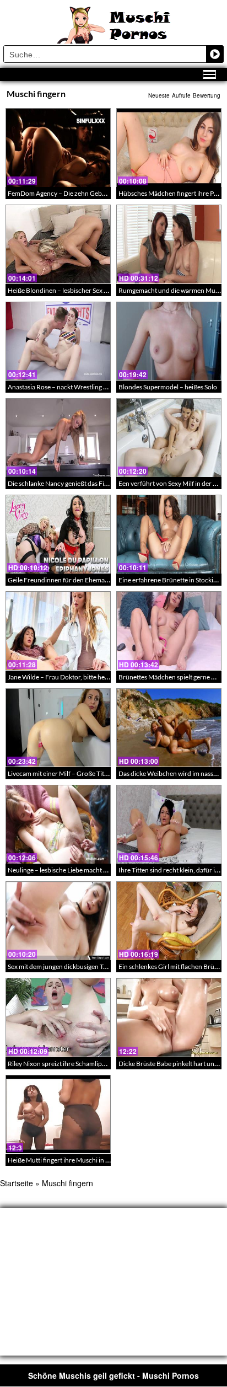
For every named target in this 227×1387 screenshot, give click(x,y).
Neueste (159, 95)
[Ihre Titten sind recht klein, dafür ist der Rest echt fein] (168, 824)
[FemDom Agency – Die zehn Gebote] (58, 147)
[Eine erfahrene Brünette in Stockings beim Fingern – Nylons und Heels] (168, 534)
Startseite (16, 1182)
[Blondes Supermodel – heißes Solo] (168, 341)
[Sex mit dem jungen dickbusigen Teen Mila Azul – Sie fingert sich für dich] (58, 920)
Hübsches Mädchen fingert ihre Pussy (172, 193)
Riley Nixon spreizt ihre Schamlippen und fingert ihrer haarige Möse (104, 1063)
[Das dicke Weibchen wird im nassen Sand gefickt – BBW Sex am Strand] (168, 727)
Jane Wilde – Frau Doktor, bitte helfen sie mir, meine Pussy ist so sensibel (110, 677)
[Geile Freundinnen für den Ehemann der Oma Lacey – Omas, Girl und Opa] (58, 534)
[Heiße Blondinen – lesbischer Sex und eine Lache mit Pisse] (58, 244)
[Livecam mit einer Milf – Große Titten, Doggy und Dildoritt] (58, 727)
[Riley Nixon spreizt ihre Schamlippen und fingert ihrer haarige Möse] (58, 1017)
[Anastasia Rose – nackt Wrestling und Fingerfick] (58, 341)
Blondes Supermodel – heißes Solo (167, 387)
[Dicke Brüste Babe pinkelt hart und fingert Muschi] (168, 1017)
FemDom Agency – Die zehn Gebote (59, 193)
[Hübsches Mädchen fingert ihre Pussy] (168, 147)
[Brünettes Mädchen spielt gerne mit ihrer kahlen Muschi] (168, 630)
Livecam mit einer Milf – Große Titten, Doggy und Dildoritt (91, 773)
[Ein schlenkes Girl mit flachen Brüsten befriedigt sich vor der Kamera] (168, 920)
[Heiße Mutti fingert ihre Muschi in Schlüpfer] (58, 1114)
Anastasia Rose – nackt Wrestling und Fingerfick (76, 387)
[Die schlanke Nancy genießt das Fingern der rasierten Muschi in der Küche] (58, 437)
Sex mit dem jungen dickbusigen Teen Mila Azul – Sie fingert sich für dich (110, 966)
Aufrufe (181, 95)
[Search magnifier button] (215, 54)
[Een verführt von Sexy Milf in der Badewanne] (168, 437)
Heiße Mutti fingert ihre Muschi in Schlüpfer (70, 1160)
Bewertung (206, 95)
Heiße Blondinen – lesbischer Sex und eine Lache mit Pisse (90, 290)
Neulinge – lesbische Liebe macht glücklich (68, 870)
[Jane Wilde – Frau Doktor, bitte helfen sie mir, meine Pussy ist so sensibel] (58, 630)
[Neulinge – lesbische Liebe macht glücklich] (58, 824)
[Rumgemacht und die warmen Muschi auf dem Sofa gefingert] (168, 244)
